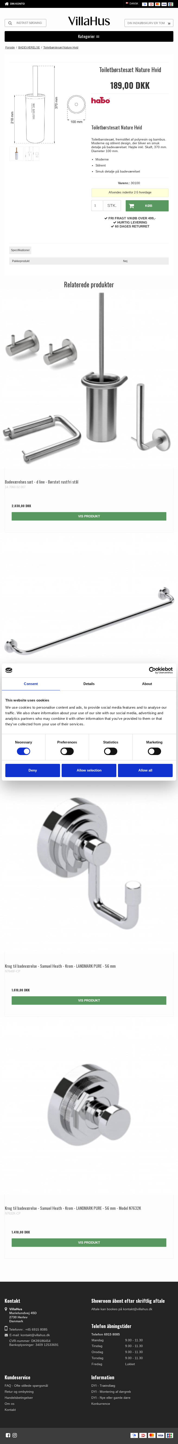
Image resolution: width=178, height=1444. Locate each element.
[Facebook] (8, 1435)
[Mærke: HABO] (102, 108)
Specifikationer (20, 250)
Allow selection (89, 770)
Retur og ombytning (19, 1391)
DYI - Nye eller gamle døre (110, 1397)
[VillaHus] (89, 21)
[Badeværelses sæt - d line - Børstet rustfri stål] (89, 379)
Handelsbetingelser (19, 1397)
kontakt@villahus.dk (35, 1335)
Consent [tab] (31, 683)
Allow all (145, 770)
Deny (33, 770)
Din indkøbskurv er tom (146, 23)
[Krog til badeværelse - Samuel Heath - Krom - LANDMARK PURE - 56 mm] (89, 863)
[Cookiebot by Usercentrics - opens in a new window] (152, 670)
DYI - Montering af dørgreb (111, 1391)
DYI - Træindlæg (103, 1385)
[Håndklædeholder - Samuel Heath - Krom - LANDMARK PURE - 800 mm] (89, 621)
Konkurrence (100, 1404)
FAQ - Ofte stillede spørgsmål (26, 1385)
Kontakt (10, 1410)
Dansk (133, 3)
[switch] (67, 751)
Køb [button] (148, 206)
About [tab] (147, 683)
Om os (9, 1404)
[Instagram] (15, 1435)
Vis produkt (89, 516)
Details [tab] (89, 683)
